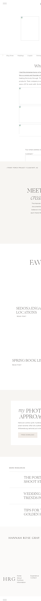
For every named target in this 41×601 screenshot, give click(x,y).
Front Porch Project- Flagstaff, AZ (22, 168)
